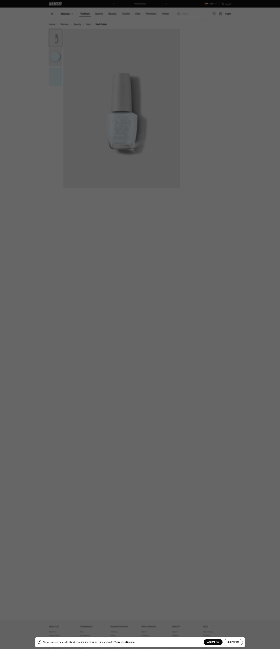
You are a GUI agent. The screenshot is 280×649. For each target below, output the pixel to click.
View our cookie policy (124, 642)
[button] (140, 324)
